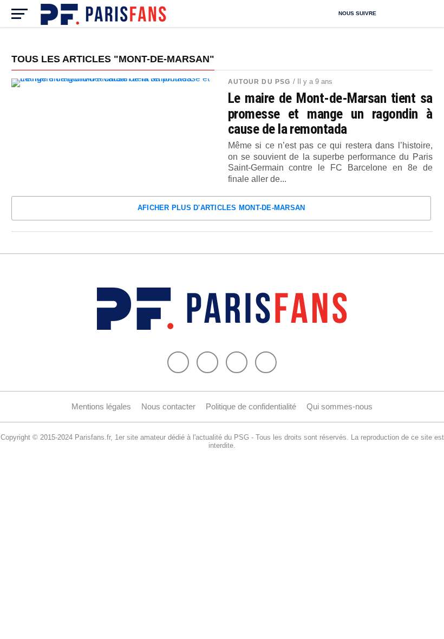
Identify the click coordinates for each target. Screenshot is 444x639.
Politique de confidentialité (251, 406)
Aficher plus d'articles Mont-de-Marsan (221, 208)
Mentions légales (101, 406)
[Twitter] (207, 362)
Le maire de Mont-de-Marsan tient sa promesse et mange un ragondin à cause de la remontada (330, 113)
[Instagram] (266, 362)
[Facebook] (178, 362)
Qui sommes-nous (339, 406)
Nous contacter (168, 406)
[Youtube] (236, 362)
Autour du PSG (259, 82)
